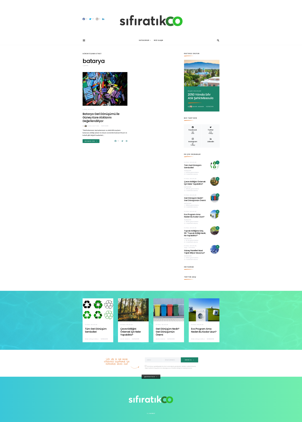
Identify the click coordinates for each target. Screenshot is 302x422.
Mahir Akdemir (198, 106)
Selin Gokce (125, 339)
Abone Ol (188, 360)
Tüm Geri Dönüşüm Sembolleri (192, 166)
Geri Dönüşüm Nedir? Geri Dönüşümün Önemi (195, 199)
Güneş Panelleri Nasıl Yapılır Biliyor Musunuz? (194, 251)
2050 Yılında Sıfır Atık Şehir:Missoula (200, 96)
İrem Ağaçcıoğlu (92, 339)
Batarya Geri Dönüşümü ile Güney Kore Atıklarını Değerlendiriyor (101, 117)
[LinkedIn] (103, 19)
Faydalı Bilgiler (190, 162)
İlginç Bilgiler (88, 109)
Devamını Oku (90, 141)
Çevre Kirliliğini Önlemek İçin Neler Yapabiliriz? (195, 182)
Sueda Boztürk (93, 126)
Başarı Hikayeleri (194, 91)
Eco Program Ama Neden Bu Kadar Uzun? (194, 215)
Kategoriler (144, 40)
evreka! (152, 413)
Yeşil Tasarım (189, 247)
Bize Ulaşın (158, 40)
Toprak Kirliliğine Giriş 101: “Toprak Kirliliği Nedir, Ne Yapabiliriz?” (195, 233)
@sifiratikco (149, 377)
